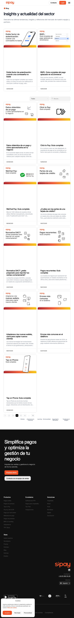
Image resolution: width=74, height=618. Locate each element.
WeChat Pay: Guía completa (18, 209)
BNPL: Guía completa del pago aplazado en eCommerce (53, 73)
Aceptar (7, 613)
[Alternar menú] (69, 3)
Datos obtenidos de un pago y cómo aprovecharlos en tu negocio (18, 147)
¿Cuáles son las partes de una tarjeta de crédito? (52, 210)
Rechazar (17, 613)
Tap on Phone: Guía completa (18, 398)
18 (33, 415)
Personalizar (28, 613)
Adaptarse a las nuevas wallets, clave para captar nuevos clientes (19, 336)
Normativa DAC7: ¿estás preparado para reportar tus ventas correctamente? (17, 273)
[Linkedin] (69, 570)
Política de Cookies (12, 607)
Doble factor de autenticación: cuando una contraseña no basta (18, 74)
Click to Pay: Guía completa (51, 145)
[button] (6, 8)
